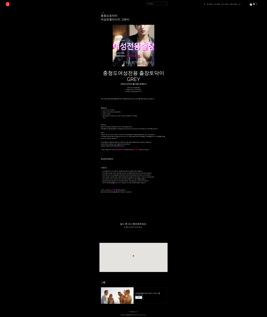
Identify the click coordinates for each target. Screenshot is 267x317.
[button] (251, 4)
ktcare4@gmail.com (133, 311)
